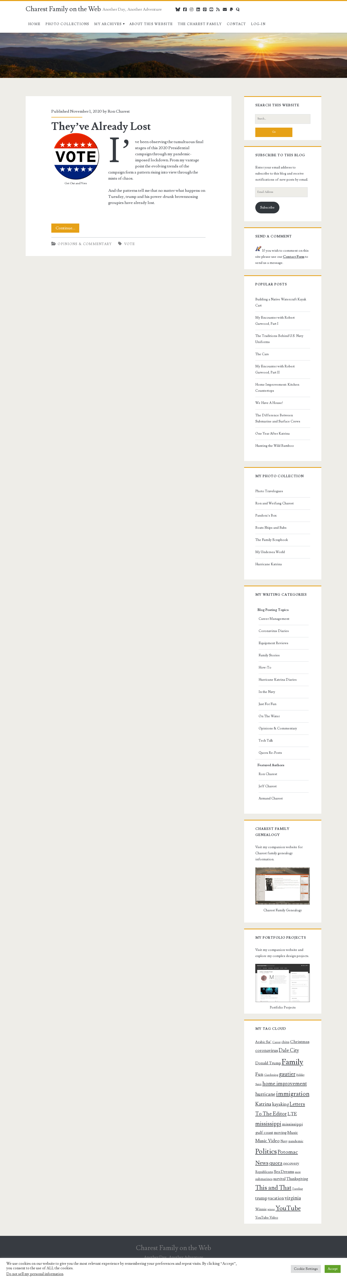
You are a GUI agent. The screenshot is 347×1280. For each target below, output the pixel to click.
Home (34, 24)
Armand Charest (271, 798)
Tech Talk (266, 741)
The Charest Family (200, 24)
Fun (259, 1074)
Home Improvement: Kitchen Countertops (277, 388)
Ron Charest (119, 111)
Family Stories (269, 655)
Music (292, 1132)
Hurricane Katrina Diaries (278, 680)
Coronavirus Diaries (274, 631)
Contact (236, 24)
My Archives (108, 24)
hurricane (265, 1094)
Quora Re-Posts (270, 753)
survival (279, 1178)
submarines (264, 1179)
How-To (265, 667)
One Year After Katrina (272, 434)
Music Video (267, 1141)
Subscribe (267, 208)
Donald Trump (268, 1063)
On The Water (269, 716)
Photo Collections (67, 24)
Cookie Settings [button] (306, 1269)
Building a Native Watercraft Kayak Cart (280, 302)
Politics (266, 1151)
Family (292, 1062)
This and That (273, 1188)
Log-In (258, 24)
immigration (292, 1094)
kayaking (280, 1104)
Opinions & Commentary (85, 244)
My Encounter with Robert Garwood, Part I (275, 321)
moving (280, 1132)
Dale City (289, 1050)
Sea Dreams (284, 1171)
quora (275, 1163)
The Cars (262, 354)
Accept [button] (333, 1269)
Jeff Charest (268, 786)
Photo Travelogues (269, 491)
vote (129, 244)
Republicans (264, 1172)
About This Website (151, 24)
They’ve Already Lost (101, 126)
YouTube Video (266, 1218)
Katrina (263, 1104)
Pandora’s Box (266, 516)
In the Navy (267, 692)
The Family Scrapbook (271, 540)
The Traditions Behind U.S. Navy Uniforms (279, 339)
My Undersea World (270, 552)
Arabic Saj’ (263, 1042)
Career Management (274, 619)
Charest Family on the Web (63, 9)
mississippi (268, 1123)
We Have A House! (269, 403)
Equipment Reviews (273, 643)
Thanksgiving (297, 1178)
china (285, 1042)
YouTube (288, 1208)
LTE (292, 1114)
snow (298, 1172)
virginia (293, 1198)
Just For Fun (267, 704)
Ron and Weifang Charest (274, 503)
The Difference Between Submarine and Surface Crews (277, 418)
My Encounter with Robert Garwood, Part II (275, 369)
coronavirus (266, 1050)
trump (261, 1198)
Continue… (67, 229)
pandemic (295, 1141)
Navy (284, 1141)
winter (271, 1209)
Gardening (271, 1075)
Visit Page (8, 35)
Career (276, 1042)
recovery (291, 1163)
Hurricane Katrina (268, 564)
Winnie (261, 1209)
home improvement (284, 1083)
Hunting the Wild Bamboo (274, 446)
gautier (287, 1074)
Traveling (297, 1189)
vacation (276, 1198)
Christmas (299, 1042)
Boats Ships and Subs (271, 528)
